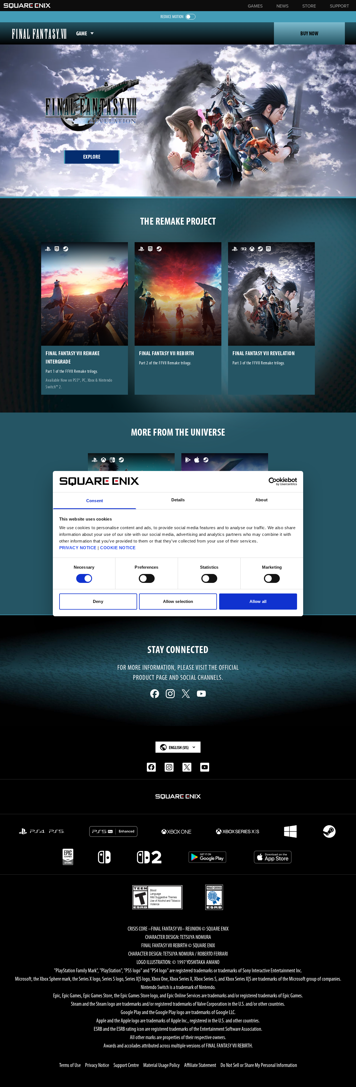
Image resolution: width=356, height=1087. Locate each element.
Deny (98, 601)
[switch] (147, 578)
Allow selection (178, 601)
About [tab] (261, 499)
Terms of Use (70, 1065)
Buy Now (309, 33)
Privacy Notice (97, 1065)
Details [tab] (178, 499)
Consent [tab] (94, 500)
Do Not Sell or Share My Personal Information (259, 1065)
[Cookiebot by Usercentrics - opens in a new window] (272, 481)
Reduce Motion (171, 16)
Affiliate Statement (200, 1065)
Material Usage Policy (161, 1065)
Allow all (257, 601)
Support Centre (126, 1065)
